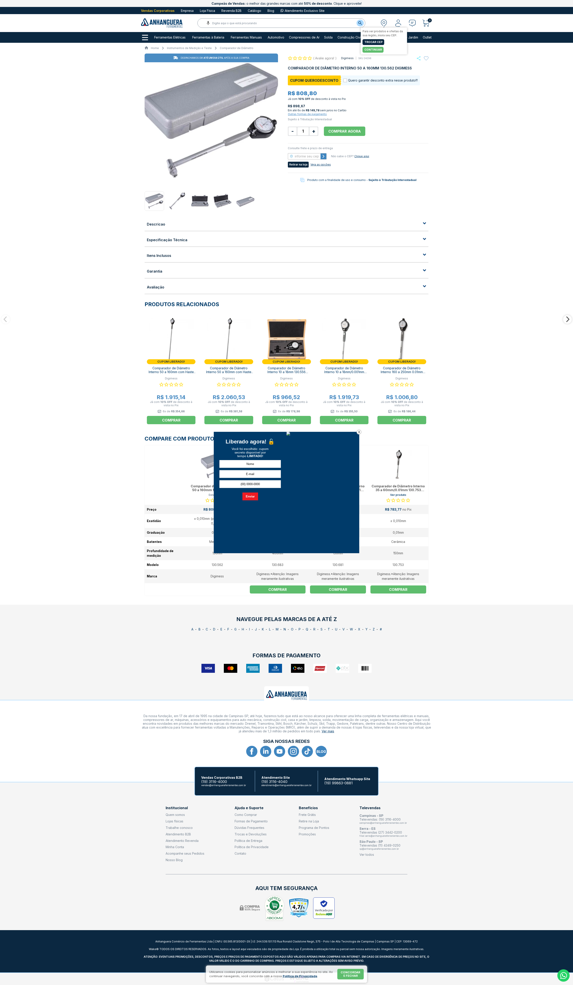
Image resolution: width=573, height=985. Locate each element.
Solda (328, 37)
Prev (5, 319)
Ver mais (328, 731)
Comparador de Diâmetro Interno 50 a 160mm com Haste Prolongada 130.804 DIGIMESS (171, 372)
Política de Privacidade (252, 847)
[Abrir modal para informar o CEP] (383, 23)
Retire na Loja (309, 821)
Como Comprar (246, 815)
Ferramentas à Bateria (208, 37)
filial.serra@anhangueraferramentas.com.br (383, 835)
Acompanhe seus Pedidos (185, 853)
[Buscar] (360, 23)
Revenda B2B (231, 11)
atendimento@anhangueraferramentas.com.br (286, 785)
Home (155, 48)
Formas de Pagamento (251, 821)
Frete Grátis (307, 815)
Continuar (373, 49)
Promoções (307, 834)
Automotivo (276, 37)
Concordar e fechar (350, 974)
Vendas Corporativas (158, 11)
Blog (270, 11)
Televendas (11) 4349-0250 (379, 845)
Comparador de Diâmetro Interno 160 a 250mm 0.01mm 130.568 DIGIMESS (402, 372)
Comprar (277, 589)
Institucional (177, 808)
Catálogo (254, 11)
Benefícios (308, 808)
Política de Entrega (248, 841)
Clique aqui (361, 156)
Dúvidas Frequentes (249, 828)
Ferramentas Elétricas (170, 37)
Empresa (187, 11)
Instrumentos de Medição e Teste (189, 48)
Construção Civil (349, 37)
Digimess (347, 58)
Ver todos (366, 854)
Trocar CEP (373, 42)
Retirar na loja (298, 164)
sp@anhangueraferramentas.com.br (379, 848)
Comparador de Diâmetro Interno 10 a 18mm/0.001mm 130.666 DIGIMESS (344, 372)
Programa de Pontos (314, 828)
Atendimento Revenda (182, 841)
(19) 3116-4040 (274, 782)
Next (567, 319)
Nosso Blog (174, 860)
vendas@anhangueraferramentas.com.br (223, 785)
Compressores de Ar (304, 37)
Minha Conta (175, 847)
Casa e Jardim (407, 37)
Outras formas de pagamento (307, 114)
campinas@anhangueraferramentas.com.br (383, 823)
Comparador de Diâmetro (236, 48)
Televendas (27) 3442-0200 (380, 832)
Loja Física (207, 11)
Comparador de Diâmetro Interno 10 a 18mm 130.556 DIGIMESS (286, 372)
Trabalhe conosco (179, 828)
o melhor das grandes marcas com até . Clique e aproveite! (287, 3)
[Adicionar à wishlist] (426, 58)
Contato (240, 853)
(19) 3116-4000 (214, 782)
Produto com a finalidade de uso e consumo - (362, 180)
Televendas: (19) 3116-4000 (380, 819)
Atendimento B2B (178, 834)
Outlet (427, 37)
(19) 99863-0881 (338, 783)
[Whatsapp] (419, 58)
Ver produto (398, 495)
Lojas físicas (174, 821)
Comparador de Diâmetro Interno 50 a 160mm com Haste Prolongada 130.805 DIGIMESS (228, 372)
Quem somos (175, 815)
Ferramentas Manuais (246, 37)
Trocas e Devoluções (251, 834)
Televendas (370, 808)
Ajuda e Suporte (249, 808)
